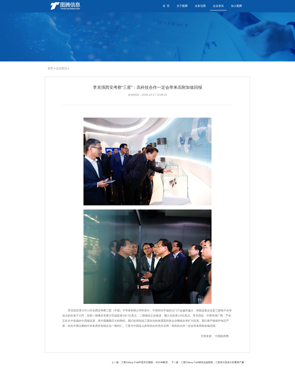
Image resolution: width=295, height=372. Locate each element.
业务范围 (200, 5)
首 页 (167, 5)
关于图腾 (182, 5)
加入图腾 (236, 5)
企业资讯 (218, 5)
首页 (50, 68)
